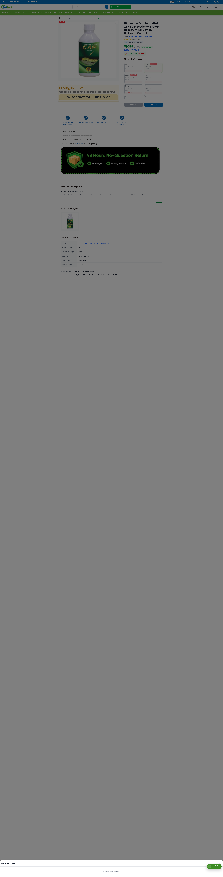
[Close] (220, 863)
